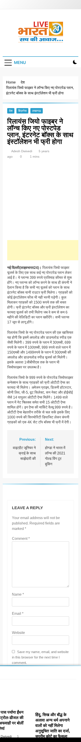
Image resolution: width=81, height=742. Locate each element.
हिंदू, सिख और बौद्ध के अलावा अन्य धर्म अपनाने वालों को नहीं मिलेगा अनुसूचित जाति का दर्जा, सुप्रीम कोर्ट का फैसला (52, 726)
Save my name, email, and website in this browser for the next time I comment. (40, 657)
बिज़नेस (22, 111)
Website (18, 633)
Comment (21, 538)
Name (18, 594)
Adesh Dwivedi (21, 151)
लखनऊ (36, 111)
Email (17, 613)
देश (11, 111)
